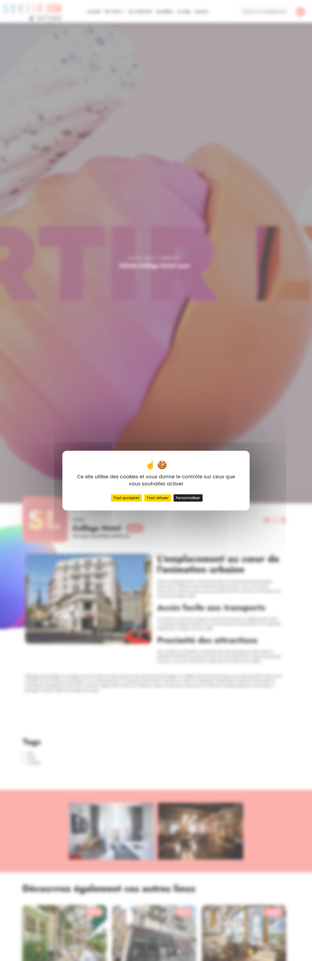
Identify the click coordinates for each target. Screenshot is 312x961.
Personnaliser (188, 497)
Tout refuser (158, 497)
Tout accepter (126, 497)
